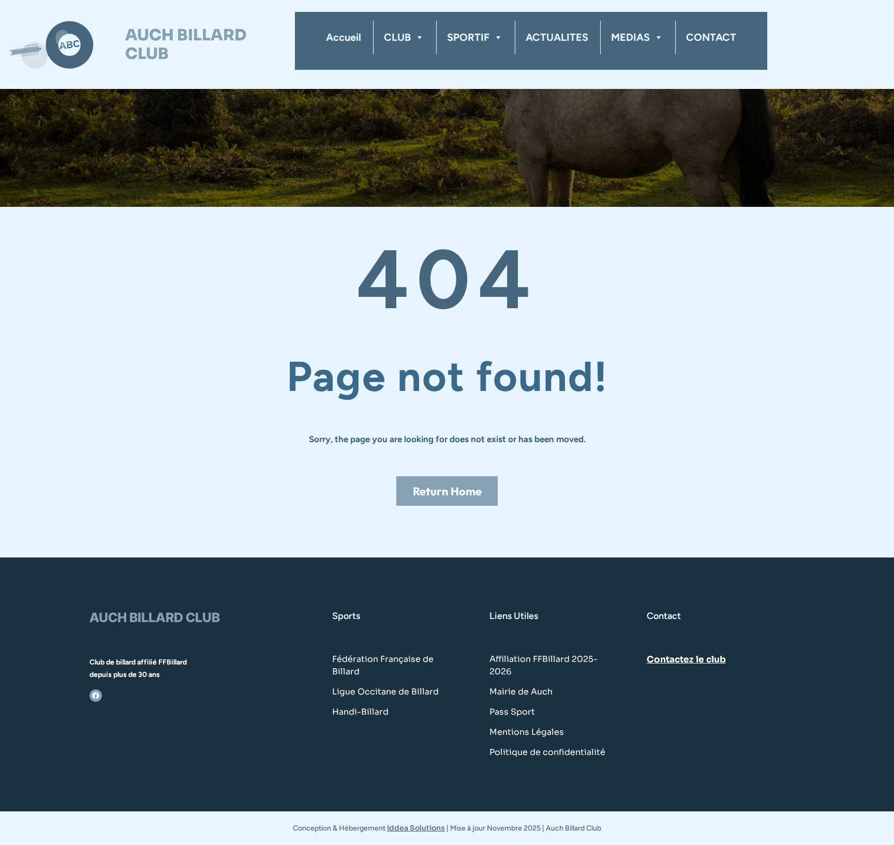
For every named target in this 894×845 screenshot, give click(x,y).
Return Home (447, 491)
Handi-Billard (360, 711)
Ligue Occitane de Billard (385, 691)
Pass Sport (512, 711)
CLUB (397, 37)
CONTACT (711, 37)
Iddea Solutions (416, 828)
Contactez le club (686, 659)
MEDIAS (630, 37)
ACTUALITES (557, 37)
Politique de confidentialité (547, 752)
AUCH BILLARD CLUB (185, 44)
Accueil (343, 37)
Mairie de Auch (521, 691)
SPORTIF (468, 37)
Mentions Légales (526, 732)
